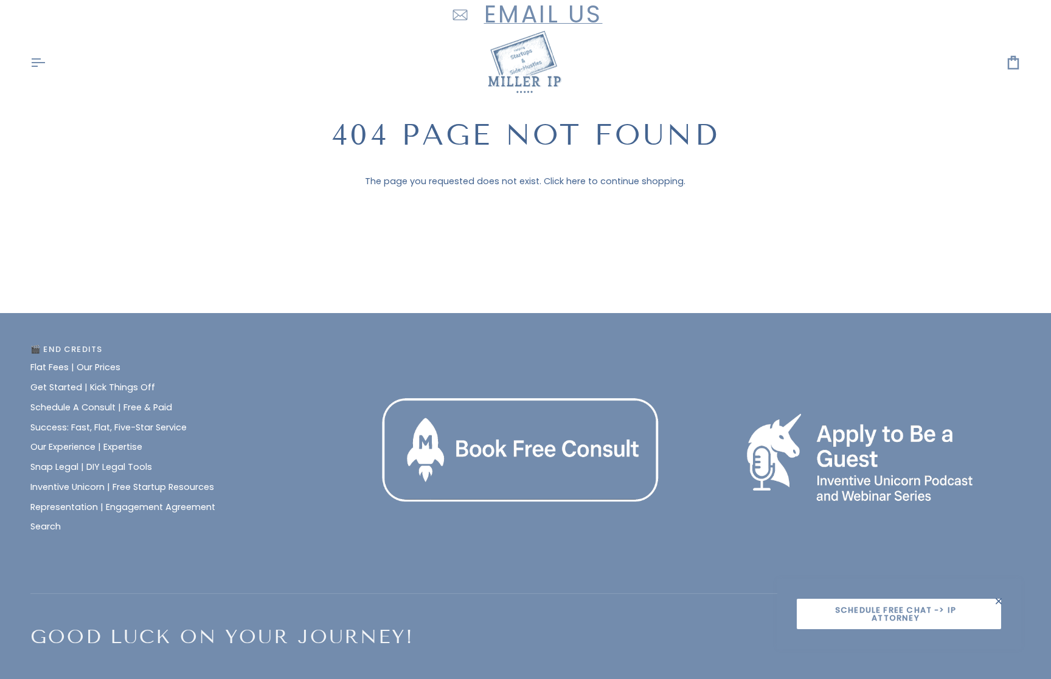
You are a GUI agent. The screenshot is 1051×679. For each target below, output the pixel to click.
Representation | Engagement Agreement (122, 507)
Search (45, 526)
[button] (526, 346)
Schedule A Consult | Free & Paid (101, 407)
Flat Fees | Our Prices (75, 367)
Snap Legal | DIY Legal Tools (91, 467)
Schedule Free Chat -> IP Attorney (895, 614)
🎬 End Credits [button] (66, 349)
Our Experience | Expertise (86, 447)
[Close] (1004, 601)
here (576, 181)
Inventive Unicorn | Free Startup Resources (122, 487)
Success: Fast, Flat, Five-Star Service (108, 427)
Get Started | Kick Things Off (92, 387)
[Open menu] (48, 62)
